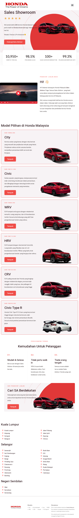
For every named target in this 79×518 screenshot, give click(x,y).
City (7, 137)
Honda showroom (19, 27)
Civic (8, 173)
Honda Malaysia (70, 507)
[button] (72, 5)
